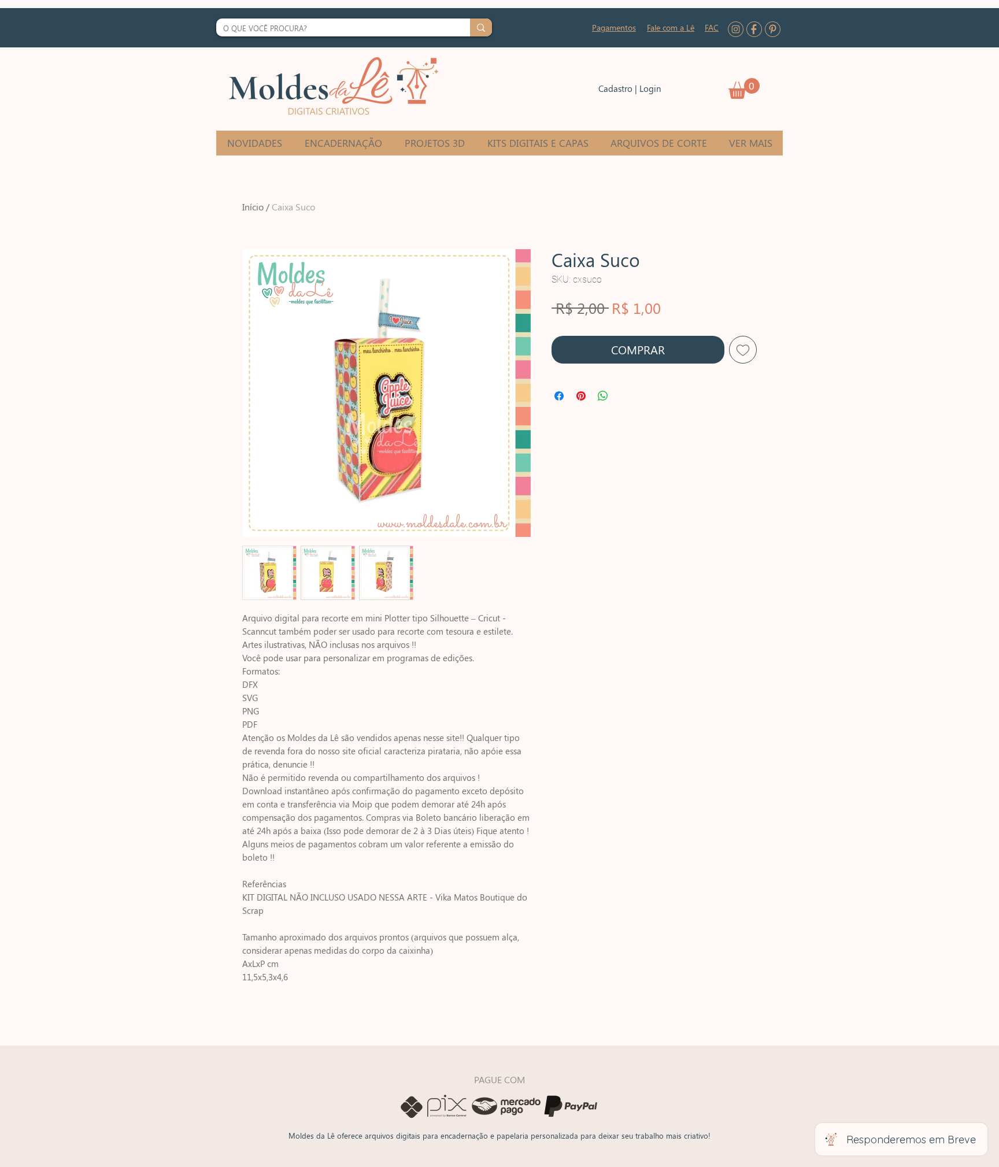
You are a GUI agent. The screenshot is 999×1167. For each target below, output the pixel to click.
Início (253, 207)
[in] (735, 29)
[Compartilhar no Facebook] (559, 396)
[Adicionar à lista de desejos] (743, 350)
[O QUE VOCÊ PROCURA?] (481, 27)
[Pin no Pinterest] (581, 396)
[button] (744, 88)
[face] (754, 29)
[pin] (772, 29)
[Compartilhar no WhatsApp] (603, 396)
